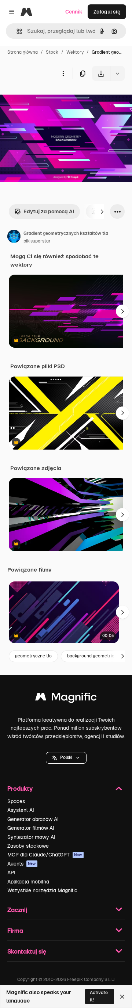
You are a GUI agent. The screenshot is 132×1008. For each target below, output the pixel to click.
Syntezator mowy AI (31, 837)
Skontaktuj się (26, 951)
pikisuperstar (37, 241)
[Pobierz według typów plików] (117, 73)
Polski (66, 757)
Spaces (16, 801)
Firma (15, 930)
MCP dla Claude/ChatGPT (44, 854)
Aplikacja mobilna (28, 881)
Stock (52, 52)
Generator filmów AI (30, 828)
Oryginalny (51, 97)
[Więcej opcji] (63, 73)
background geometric (90, 656)
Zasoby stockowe (28, 846)
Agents (21, 863)
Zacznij (17, 909)
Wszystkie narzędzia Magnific (42, 890)
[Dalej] (102, 211)
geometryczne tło (33, 656)
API (11, 872)
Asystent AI (20, 810)
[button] (66, 758)
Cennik (73, 11)
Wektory (75, 52)
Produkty (20, 788)
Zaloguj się (107, 11)
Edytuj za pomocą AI (48, 211)
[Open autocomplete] (16, 31)
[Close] (122, 996)
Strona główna (22, 52)
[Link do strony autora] (14, 237)
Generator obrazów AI (33, 819)
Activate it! (99, 996)
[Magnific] (66, 698)
